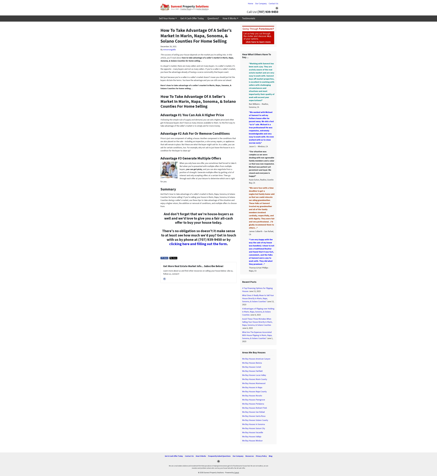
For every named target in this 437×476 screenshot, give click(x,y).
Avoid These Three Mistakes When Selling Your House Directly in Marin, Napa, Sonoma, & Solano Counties (257, 322)
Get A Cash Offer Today (192, 18)
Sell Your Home (167, 18)
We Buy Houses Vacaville (252, 432)
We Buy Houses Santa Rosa (253, 416)
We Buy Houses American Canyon (256, 358)
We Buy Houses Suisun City (253, 428)
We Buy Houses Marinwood (253, 383)
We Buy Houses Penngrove (253, 399)
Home (250, 3)
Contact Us (273, 3)
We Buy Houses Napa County (254, 391)
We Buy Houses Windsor (252, 440)
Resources (249, 456)
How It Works (229, 18)
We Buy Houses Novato (252, 395)
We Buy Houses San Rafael (253, 412)
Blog (270, 456)
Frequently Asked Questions (219, 456)
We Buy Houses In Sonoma (253, 424)
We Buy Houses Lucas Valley (254, 375)
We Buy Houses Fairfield (252, 371)
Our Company (261, 3)
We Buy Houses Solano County (255, 420)
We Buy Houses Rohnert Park (254, 408)
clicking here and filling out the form (198, 244)
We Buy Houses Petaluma (253, 403)
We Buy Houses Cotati (251, 367)
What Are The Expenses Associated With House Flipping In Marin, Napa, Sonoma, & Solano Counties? (257, 335)
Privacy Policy (261, 456)
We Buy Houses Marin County (254, 379)
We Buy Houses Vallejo (251, 436)
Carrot (236, 472)
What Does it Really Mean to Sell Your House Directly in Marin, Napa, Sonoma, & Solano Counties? (258, 298)
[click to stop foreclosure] (258, 35)
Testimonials (248, 18)
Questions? (213, 18)
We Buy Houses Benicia (252, 363)
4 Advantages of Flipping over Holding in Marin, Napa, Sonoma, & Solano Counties (258, 311)
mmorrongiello (169, 49)
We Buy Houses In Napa (252, 387)
